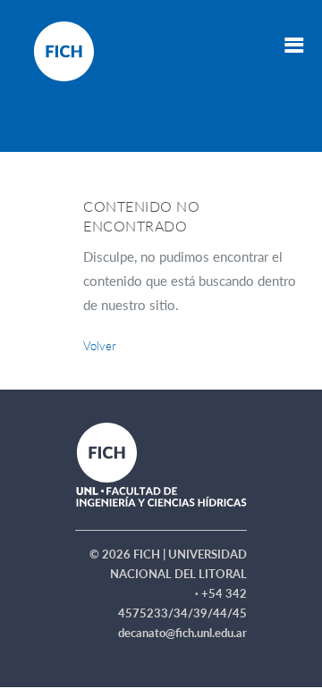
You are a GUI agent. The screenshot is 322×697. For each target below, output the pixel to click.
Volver (99, 346)
